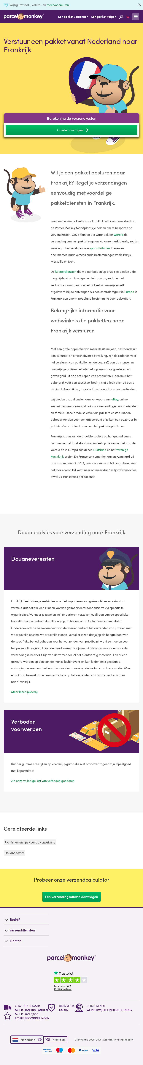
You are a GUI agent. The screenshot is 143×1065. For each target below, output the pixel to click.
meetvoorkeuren (58, 5)
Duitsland (99, 450)
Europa (129, 292)
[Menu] (135, 16)
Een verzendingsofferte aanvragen (71, 896)
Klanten (15, 940)
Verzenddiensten (22, 930)
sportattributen (100, 248)
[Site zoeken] (121, 16)
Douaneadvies (14, 853)
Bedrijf (15, 919)
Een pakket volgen (103, 16)
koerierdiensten (65, 271)
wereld (118, 234)
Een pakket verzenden (73, 16)
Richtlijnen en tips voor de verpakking (30, 842)
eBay (114, 399)
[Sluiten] (139, 4)
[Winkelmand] (127, 16)
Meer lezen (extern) (24, 692)
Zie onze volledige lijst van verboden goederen (42, 781)
